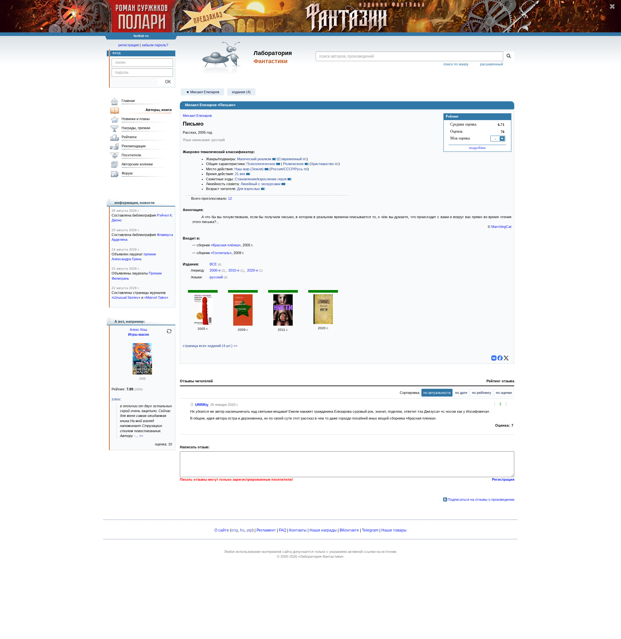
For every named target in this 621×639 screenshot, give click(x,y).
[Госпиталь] (243, 324)
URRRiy (201, 405)
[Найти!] (508, 56)
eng (234, 530)
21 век (240, 174)
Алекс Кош (138, 329)
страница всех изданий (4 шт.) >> (210, 346)
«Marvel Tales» (156, 297)
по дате (461, 393)
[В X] (506, 358)
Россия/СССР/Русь (287, 169)
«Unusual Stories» (126, 297)
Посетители (131, 155)
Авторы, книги (159, 110)
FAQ (282, 530)
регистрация (128, 45)
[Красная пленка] (202, 323)
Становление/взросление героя (261, 179)
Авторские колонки (137, 164)
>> (141, 436)
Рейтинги (129, 137)
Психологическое (260, 164)
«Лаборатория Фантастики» (320, 556)
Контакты (298, 530)
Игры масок (138, 334)
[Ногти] (283, 324)
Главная (128, 101)
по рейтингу (481, 393)
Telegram (370, 530)
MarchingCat (501, 227)
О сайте (221, 530)
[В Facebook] (500, 358)
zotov (116, 399)
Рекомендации (134, 146)
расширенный (491, 64)
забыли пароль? (155, 45)
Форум (127, 173)
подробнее (477, 148)
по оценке (504, 393)
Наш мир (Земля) (249, 169)
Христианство (322, 164)
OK (165, 81)
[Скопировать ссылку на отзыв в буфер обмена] (192, 405)
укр (249, 530)
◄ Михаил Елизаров (202, 92)
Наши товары (394, 530)
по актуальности (437, 393)
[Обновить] (169, 334)
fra (242, 530)
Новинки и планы (136, 119)
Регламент (266, 530)
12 (230, 198)
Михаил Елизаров (197, 116)
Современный (290, 159)
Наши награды (323, 530)
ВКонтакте (349, 530)
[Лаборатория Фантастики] (222, 57)
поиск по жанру (456, 64)
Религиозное (293, 164)
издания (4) (241, 92)
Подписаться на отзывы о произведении (481, 499)
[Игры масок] (142, 373)
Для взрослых (248, 189)
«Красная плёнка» (226, 245)
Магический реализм (254, 159)
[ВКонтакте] (493, 358)
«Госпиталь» (221, 253)
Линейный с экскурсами (260, 184)
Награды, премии (136, 128)
